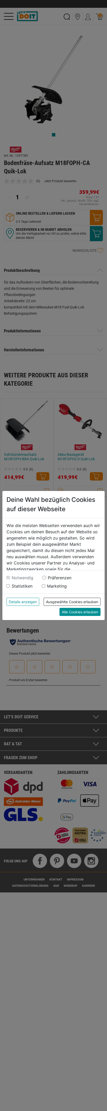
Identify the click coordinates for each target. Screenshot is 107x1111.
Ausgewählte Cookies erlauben (72, 602)
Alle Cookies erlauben (80, 612)
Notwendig (22, 577)
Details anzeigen (23, 602)
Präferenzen (59, 577)
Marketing (57, 586)
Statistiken (22, 586)
